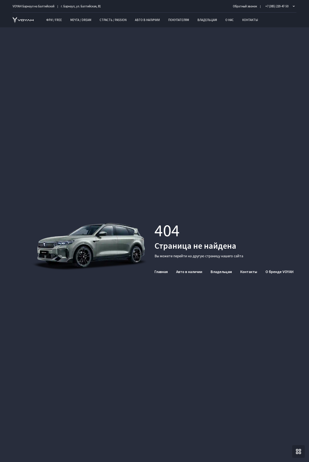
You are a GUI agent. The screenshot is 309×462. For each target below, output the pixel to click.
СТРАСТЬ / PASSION (113, 20)
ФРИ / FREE (54, 20)
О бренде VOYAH (279, 271)
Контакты (250, 20)
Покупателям (178, 20)
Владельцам (207, 20)
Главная (161, 271)
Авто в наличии (147, 20)
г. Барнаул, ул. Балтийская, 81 (81, 6)
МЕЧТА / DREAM (80, 20)
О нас (229, 20)
